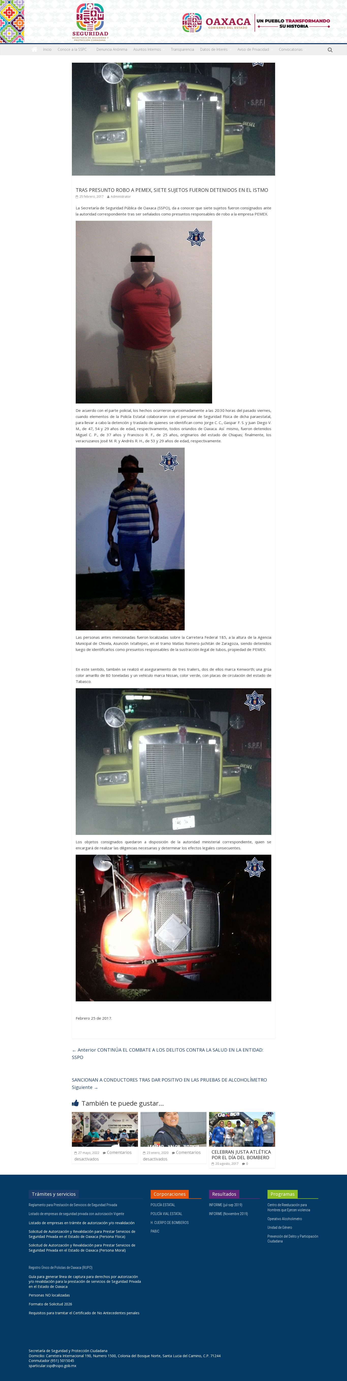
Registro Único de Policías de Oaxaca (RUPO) (61, 1268)
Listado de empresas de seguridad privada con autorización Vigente (76, 1214)
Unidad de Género (279, 1227)
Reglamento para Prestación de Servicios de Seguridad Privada (73, 1205)
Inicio (47, 49)
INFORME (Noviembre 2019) (228, 1214)
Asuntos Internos (147, 49)
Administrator (121, 196)
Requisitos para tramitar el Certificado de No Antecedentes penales (84, 1312)
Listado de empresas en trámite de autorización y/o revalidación (82, 1222)
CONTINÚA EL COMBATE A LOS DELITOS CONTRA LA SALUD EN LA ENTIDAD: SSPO (167, 1053)
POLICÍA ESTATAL (163, 1205)
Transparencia (182, 49)
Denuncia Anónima (112, 49)
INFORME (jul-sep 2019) (225, 1205)
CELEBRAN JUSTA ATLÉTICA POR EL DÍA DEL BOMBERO (241, 1154)
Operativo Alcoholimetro (284, 1219)
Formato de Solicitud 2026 (50, 1304)
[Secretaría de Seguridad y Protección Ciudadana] (34, 49)
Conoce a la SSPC (72, 49)
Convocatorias (291, 49)
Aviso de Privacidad (253, 49)
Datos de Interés (214, 49)
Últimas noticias (89, 183)
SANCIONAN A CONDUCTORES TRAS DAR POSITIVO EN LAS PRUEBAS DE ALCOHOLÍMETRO (169, 1083)
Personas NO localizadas (49, 1295)
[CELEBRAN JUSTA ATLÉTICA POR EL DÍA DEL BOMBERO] (242, 1115)
